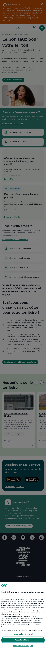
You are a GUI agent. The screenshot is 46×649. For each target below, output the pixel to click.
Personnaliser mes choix (23, 634)
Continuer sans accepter (23, 646)
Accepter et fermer (23, 640)
